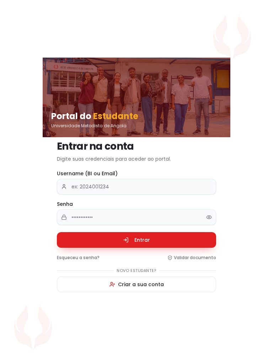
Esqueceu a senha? (78, 258)
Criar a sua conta (141, 284)
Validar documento (195, 258)
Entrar (142, 239)
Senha (65, 204)
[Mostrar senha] (209, 217)
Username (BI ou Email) (87, 173)
